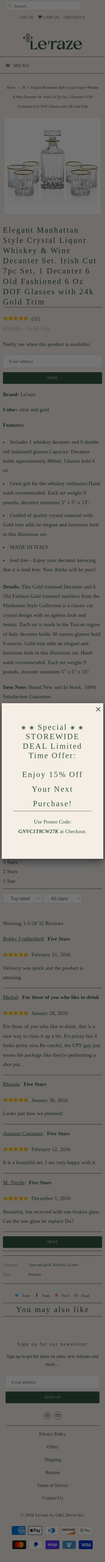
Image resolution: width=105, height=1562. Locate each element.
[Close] (95, 712)
